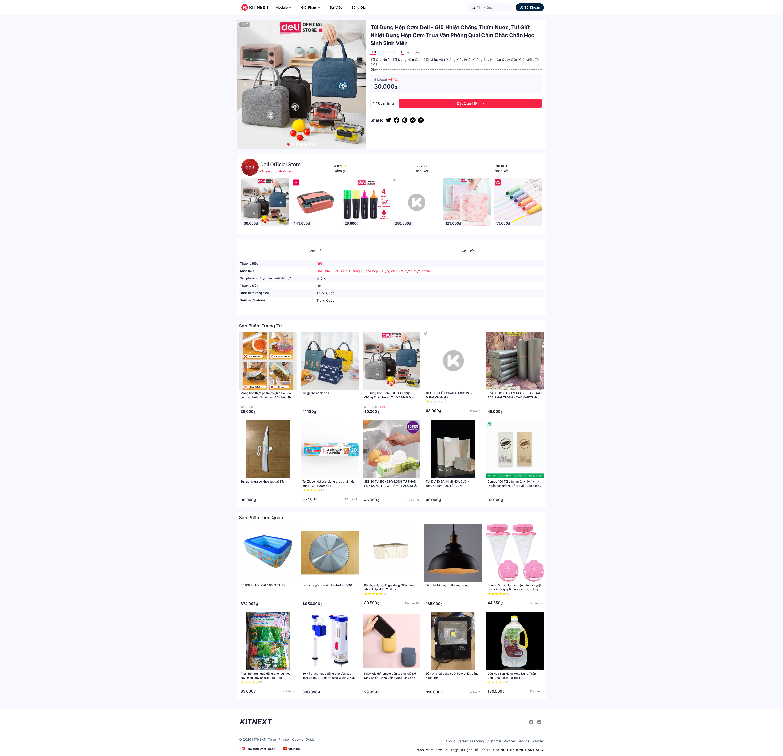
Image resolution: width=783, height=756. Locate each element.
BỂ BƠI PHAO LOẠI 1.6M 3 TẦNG (263, 585)
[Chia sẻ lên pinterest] (404, 120)
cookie (297, 739)
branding (477, 741)
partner (509, 741)
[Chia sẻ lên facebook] (396, 120)
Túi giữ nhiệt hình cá (315, 393)
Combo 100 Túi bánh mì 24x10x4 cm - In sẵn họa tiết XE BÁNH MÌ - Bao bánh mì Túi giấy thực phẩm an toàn (513, 486)
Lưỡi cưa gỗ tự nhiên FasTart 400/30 (327, 585)
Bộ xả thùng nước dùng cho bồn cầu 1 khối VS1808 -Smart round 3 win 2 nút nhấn (328, 678)
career (462, 741)
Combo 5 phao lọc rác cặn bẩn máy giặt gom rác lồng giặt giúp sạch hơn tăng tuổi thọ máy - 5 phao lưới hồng (514, 589)
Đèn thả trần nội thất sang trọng (447, 585)
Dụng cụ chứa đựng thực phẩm (406, 271)
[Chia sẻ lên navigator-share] (421, 120)
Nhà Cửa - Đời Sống (332, 271)
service (523, 741)
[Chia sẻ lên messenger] (413, 120)
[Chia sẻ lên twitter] (388, 120)
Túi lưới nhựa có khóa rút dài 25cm (264, 481)
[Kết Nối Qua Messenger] (539, 722)
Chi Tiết (468, 251)
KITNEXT (259, 7)
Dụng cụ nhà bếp (365, 271)
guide (310, 739)
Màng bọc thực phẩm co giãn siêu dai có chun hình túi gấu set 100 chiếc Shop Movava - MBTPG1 (267, 397)
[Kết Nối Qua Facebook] (532, 722)
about (450, 741)
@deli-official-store (275, 171)
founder (538, 741)
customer (493, 741)
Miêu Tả (315, 251)
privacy (284, 739)
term (272, 739)
